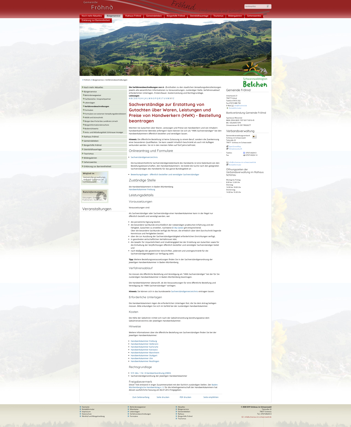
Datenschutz (87, 414)
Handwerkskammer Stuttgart (144, 355)
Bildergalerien (235, 16)
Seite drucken (163, 397)
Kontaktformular (235, 108)
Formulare (89, 110)
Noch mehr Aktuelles (92, 16)
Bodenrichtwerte (91, 128)
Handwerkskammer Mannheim (145, 352)
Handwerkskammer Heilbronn (144, 344)
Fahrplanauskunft (235, 149)
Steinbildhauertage (199, 16)
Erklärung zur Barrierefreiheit (96, 20)
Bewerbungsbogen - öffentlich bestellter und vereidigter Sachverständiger (165, 174)
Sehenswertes (254, 16)
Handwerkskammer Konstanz (144, 349)
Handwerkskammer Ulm (142, 358)
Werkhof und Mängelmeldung (93, 416)
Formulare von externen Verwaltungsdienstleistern (105, 114)
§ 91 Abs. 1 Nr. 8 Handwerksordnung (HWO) (151, 373)
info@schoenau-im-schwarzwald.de (242, 162)
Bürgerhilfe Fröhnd (176, 16)
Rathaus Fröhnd (133, 16)
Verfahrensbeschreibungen (97, 106)
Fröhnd (87, 80)
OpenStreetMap (235, 146)
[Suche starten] (267, 6)
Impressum (86, 411)
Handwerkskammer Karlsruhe (144, 346)
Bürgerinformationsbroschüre (97, 125)
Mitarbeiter (134, 409)
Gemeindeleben (154, 16)
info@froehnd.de (240, 105)
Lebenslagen (90, 103)
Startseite (85, 407)
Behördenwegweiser (93, 95)
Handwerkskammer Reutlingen (145, 361)
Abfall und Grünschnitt (94, 117)
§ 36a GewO (178, 227)
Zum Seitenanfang (140, 397)
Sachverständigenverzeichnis (144, 157)
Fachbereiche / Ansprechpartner (98, 99)
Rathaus (181, 414)
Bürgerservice (113, 16)
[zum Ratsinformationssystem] (94, 202)
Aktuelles (181, 407)
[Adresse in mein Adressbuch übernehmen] (255, 138)
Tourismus (218, 16)
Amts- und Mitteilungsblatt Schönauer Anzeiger (104, 132)
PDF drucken (185, 397)
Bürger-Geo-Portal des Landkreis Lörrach (101, 121)
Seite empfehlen (211, 397)
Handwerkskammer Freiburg (142, 189)
